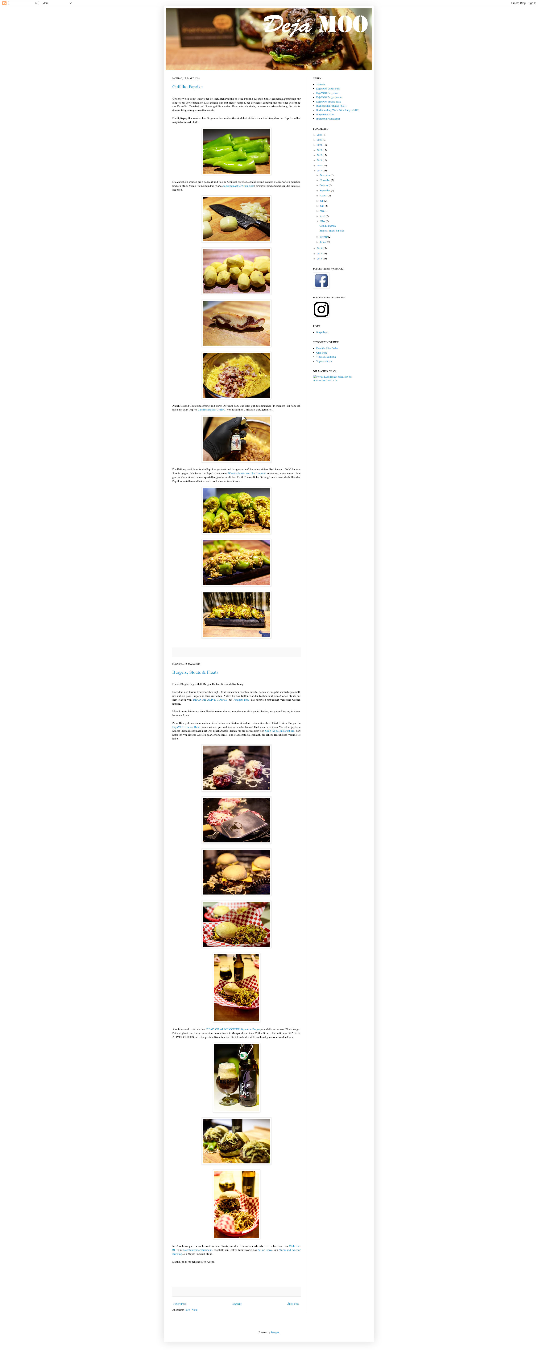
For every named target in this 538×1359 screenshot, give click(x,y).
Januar (323, 241)
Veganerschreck (324, 361)
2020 (320, 165)
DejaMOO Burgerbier (327, 93)
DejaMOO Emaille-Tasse (328, 101)
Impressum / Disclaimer (328, 118)
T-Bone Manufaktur (326, 356)
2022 (320, 155)
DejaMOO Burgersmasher (329, 97)
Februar (324, 236)
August (324, 195)
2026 (320, 134)
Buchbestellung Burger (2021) (331, 105)
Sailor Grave (265, 1250)
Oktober (324, 185)
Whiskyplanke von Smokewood (247, 473)
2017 (320, 253)
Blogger (275, 1332)
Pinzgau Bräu (241, 699)
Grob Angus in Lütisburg (279, 731)
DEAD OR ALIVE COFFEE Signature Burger (233, 1029)
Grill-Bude (321, 352)
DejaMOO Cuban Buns (328, 88)
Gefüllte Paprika (187, 86)
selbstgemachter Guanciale (238, 186)
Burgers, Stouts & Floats (195, 672)
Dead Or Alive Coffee (327, 348)
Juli (322, 200)
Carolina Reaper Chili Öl (212, 409)
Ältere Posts (293, 1303)
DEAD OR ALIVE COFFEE (210, 699)
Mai (322, 210)
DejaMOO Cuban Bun (185, 727)
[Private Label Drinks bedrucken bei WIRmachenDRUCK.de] (339, 380)
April (323, 216)
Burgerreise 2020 (325, 114)
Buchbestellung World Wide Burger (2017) (337, 110)
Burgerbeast (322, 332)
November (325, 180)
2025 (320, 139)
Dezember (325, 175)
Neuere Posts (180, 1303)
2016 (320, 258)
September (325, 190)
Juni (322, 205)
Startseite (236, 1303)
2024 (320, 144)
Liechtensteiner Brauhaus (197, 1250)
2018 (320, 248)
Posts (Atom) (191, 1309)
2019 (320, 170)
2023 (320, 150)
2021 (320, 160)
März (323, 221)
